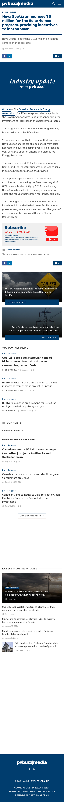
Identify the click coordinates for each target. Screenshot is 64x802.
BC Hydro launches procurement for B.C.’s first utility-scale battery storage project (29, 404)
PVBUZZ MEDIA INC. (40, 781)
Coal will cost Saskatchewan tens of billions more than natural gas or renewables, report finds (27, 361)
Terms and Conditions (22, 791)
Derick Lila (11, 370)
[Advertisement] (24, 541)
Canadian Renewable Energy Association (25, 254)
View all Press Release (30, 515)
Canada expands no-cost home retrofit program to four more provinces (30, 476)
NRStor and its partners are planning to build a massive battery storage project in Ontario (29, 384)
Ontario (6, 109)
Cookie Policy (22, 788)
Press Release (9, 12)
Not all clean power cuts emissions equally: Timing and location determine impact (28, 633)
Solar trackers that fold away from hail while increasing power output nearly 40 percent (36, 645)
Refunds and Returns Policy (32, 795)
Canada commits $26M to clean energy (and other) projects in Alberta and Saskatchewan (29, 453)
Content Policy (46, 791)
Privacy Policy (41, 788)
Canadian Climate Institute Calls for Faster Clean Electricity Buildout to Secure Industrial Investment (31, 498)
